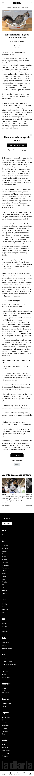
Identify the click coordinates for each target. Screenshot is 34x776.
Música (4, 645)
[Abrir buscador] (31, 3)
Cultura (4, 557)
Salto (3, 612)
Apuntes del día (7, 662)
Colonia (4, 604)
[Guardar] (14, 46)
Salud (3, 588)
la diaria (4, 623)
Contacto (5, 756)
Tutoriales (5, 748)
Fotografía (5, 672)
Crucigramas (6, 677)
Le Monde (5, 626)
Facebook (5, 731)
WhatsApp (5, 725)
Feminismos (5, 568)
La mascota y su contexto (20, 7)
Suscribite (7, 523)
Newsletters (5, 717)
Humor (4, 674)
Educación (5, 565)
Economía (5, 562)
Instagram (5, 728)
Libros (4, 576)
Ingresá (24, 150)
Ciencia (4, 551)
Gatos (17, 464)
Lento (3, 629)
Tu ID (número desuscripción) (7, 692)
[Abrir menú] (3, 2)
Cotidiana (8, 7)
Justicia (4, 573)
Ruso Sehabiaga (6, 52)
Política (4, 585)
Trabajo (4, 590)
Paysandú (5, 610)
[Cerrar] (30, 135)
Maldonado (5, 607)
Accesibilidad (6, 750)
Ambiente (5, 545)
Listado (4, 688)
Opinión (4, 582)
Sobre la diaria (6, 703)
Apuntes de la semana (9, 664)
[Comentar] (19, 46)
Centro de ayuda (7, 745)
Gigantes (5, 632)
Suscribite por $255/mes (17, 145)
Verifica (4, 593)
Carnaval (5, 548)
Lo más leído (6, 659)
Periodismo (5, 642)
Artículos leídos (7, 648)
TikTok (4, 734)
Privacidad (5, 753)
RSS (3, 720)
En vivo (4, 667)
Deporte (4, 559)
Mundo (4, 579)
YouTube (4, 723)
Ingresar (7, 518)
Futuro (4, 571)
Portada (4, 535)
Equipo (4, 706)
